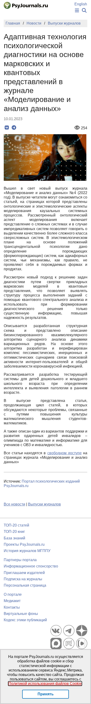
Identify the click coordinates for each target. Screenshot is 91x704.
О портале (13, 594)
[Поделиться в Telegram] (14, 127)
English (80, 4)
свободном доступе (64, 453)
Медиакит (12, 601)
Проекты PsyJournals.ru (24, 544)
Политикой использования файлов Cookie (45, 684)
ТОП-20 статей (16, 525)
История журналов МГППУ (27, 551)
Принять (46, 694)
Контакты (12, 607)
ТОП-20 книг (14, 532)
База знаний (14, 538)
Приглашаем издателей (24, 573)
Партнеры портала (20, 560)
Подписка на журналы (23, 579)
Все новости (14, 504)
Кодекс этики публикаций (25, 620)
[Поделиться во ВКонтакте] (7, 127)
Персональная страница (25, 585)
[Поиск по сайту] (84, 10)
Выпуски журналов (44, 504)
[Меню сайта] (77, 10)
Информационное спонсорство (31, 566)
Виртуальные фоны (21, 614)
